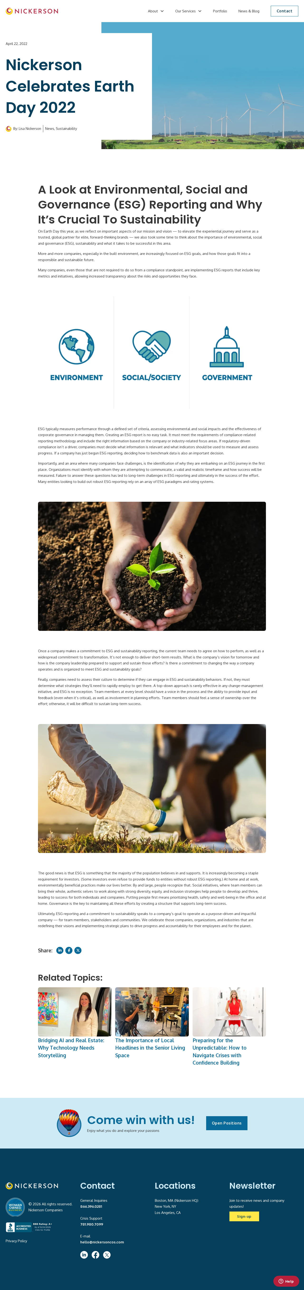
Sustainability (66, 128)
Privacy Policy (16, 1241)
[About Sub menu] (162, 11)
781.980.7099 (91, 1224)
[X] (77, 950)
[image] (32, 11)
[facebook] (95, 1255)
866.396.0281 (91, 1206)
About (153, 11)
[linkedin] (84, 1255)
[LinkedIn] (59, 950)
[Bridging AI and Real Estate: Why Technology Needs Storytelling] (74, 1011)
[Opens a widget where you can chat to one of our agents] (286, 1282)
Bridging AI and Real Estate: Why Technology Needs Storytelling (71, 1047)
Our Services (185, 11)
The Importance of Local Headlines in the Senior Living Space (150, 1047)
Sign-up (244, 1216)
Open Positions (227, 1123)
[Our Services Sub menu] (200, 11)
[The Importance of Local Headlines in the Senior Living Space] (152, 1011)
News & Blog (248, 11)
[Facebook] (68, 950)
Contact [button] (285, 11)
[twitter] (107, 1255)
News (49, 128)
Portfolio (220, 11)
